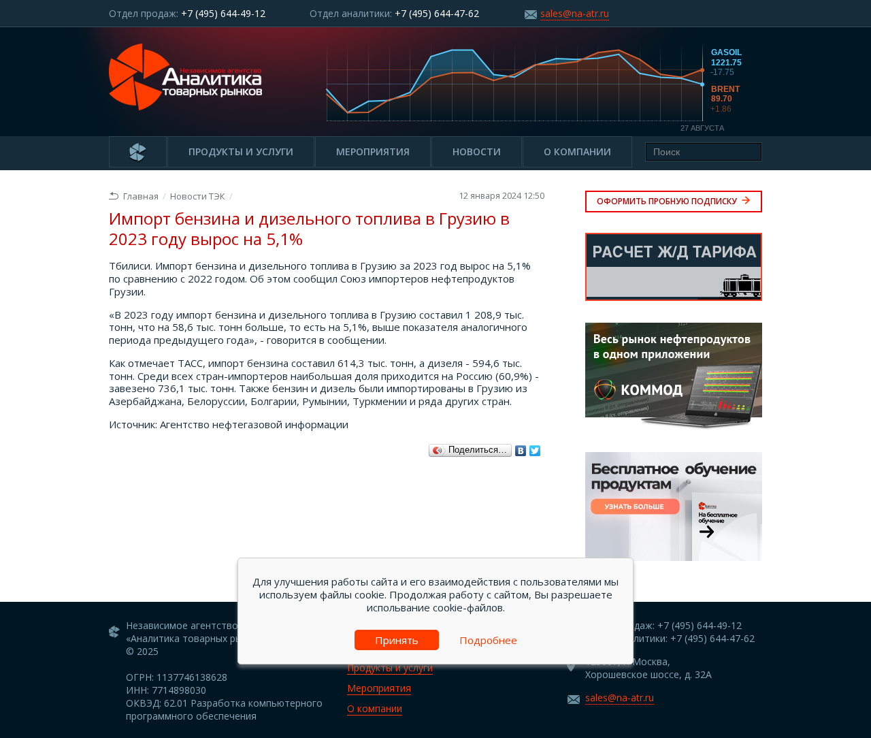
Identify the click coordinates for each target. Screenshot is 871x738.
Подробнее (488, 640)
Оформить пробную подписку (668, 201)
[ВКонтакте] (521, 451)
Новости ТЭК (197, 196)
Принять (396, 640)
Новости (477, 151)
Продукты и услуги (240, 151)
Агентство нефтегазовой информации (254, 424)
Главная (141, 196)
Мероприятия (373, 151)
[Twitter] (535, 451)
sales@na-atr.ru (574, 13)
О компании (577, 151)
